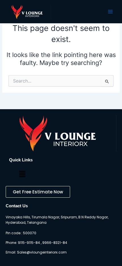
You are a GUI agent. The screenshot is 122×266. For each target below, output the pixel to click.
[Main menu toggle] (110, 12)
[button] (22, 174)
